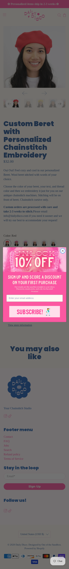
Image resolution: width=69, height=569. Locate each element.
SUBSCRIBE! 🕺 (34, 312)
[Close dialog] (62, 250)
